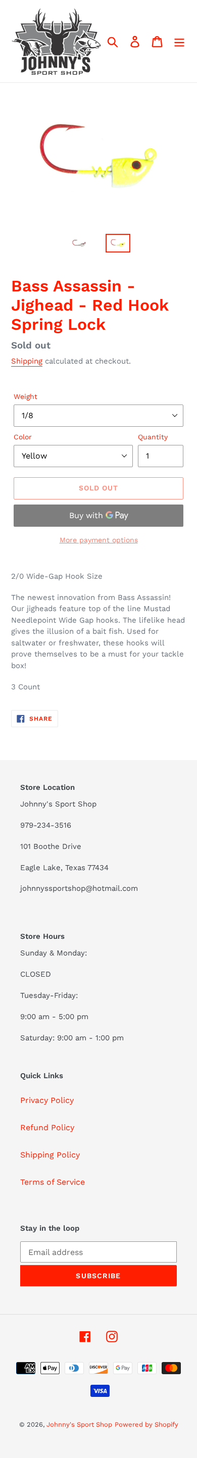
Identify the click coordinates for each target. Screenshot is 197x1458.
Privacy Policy (47, 1100)
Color (23, 437)
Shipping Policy (50, 1155)
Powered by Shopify (146, 1424)
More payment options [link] (99, 540)
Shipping (26, 361)
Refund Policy (47, 1127)
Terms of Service (52, 1182)
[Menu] (179, 41)
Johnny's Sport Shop (79, 1424)
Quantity (153, 437)
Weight (25, 396)
